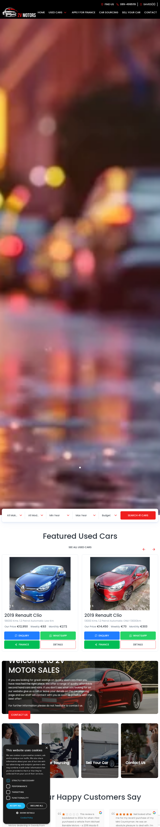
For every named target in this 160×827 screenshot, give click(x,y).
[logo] (19, 12)
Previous (144, 549)
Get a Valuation (96, 769)
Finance (24, 644)
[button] (26, 813)
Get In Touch (135, 769)
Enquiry (24, 635)
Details (58, 644)
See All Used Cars (80, 547)
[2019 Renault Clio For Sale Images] (40, 583)
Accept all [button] (16, 805)
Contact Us (19, 715)
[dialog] (26, 784)
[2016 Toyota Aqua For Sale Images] (120, 583)
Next (153, 549)
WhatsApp (60, 635)
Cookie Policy (26, 817)
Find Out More (56, 769)
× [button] (46, 748)
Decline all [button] (36, 805)
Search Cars (138, 515)
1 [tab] (80, 467)
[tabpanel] (80, 267)
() (149, 4)
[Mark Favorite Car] (72, 606)
